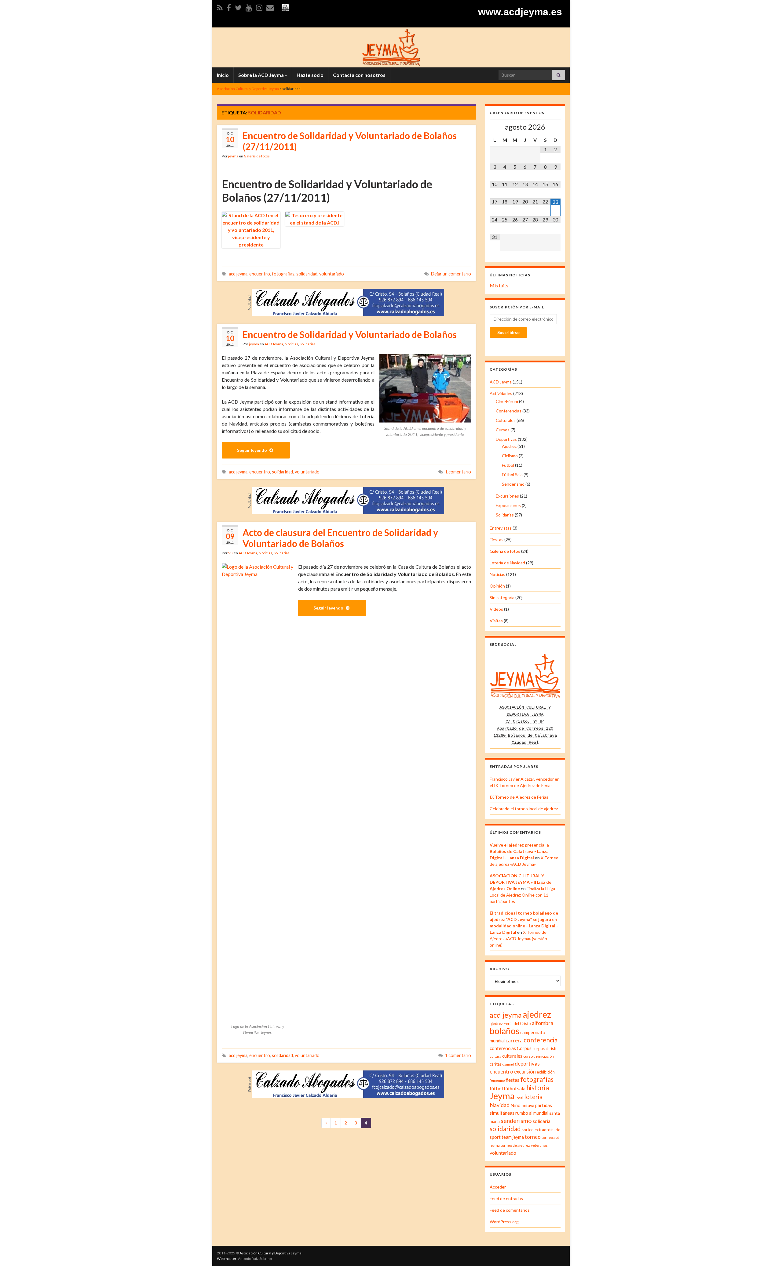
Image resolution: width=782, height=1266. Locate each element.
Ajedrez (509, 446)
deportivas (527, 1063)
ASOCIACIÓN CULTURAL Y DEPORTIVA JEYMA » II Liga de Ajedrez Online (520, 882)
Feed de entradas (506, 1198)
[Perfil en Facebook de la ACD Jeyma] (229, 6)
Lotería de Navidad (507, 562)
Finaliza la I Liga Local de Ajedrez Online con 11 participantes (522, 895)
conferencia (540, 1040)
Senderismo (513, 484)
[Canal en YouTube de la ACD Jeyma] (249, 6)
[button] (251, 230)
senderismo (516, 1120)
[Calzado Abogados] (348, 302)
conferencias (503, 1048)
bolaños (504, 1031)
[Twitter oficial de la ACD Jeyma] (238, 6)
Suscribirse (508, 332)
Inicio (223, 75)
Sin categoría (502, 597)
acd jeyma (238, 273)
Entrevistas (501, 527)
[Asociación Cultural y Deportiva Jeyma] (391, 46)
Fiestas (496, 539)
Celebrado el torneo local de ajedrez (524, 808)
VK (230, 553)
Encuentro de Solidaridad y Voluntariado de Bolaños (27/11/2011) (350, 141)
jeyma (233, 156)
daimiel (508, 1064)
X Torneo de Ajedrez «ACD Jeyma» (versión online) (518, 939)
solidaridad (306, 273)
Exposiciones (508, 505)
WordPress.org (504, 1221)
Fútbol (508, 465)
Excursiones (507, 495)
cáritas (496, 1064)
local (519, 1097)
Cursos (503, 429)
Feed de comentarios (510, 1210)
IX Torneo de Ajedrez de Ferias (519, 797)
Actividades (501, 393)
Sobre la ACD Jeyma (261, 75)
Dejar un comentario (451, 273)
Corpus (524, 1048)
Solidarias (308, 344)
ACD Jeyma (274, 344)
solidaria (541, 1121)
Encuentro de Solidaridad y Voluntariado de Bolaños (350, 334)
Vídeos (496, 609)
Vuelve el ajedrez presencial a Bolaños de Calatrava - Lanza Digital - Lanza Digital (519, 851)
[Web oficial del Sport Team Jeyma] (285, 6)
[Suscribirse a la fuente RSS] (220, 6)
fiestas (512, 1080)
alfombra (542, 1023)
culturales (512, 1056)
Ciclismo (510, 455)
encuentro (259, 273)
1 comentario (458, 471)
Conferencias (508, 410)
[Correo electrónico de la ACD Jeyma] (270, 6)
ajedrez (537, 1014)
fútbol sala (514, 1088)
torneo (533, 1137)
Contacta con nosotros (359, 75)
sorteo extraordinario (541, 1129)
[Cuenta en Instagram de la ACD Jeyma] (259, 6)
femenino (497, 1080)
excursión (525, 1071)
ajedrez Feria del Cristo (510, 1023)
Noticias (291, 344)
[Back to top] (768, 1252)
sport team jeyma (507, 1137)
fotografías (283, 273)
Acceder (498, 1186)
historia (537, 1088)
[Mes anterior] (495, 127)
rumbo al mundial (531, 1113)
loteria (533, 1096)
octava (527, 1105)
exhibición (546, 1072)
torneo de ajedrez (515, 1145)
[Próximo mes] (555, 127)
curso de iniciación (538, 1056)
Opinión (497, 585)
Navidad (500, 1105)
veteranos (539, 1145)
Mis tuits (499, 285)
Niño (515, 1105)
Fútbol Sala (512, 474)
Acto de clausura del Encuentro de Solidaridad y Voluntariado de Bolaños (340, 538)
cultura (495, 1056)
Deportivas (506, 439)
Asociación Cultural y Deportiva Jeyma (270, 1253)
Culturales (506, 420)
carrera (514, 1041)
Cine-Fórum (507, 401)
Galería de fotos (257, 156)
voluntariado (331, 273)
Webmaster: (227, 1258)
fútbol (496, 1088)
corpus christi (544, 1048)
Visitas (496, 620)
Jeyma (502, 1095)
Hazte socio (310, 75)
